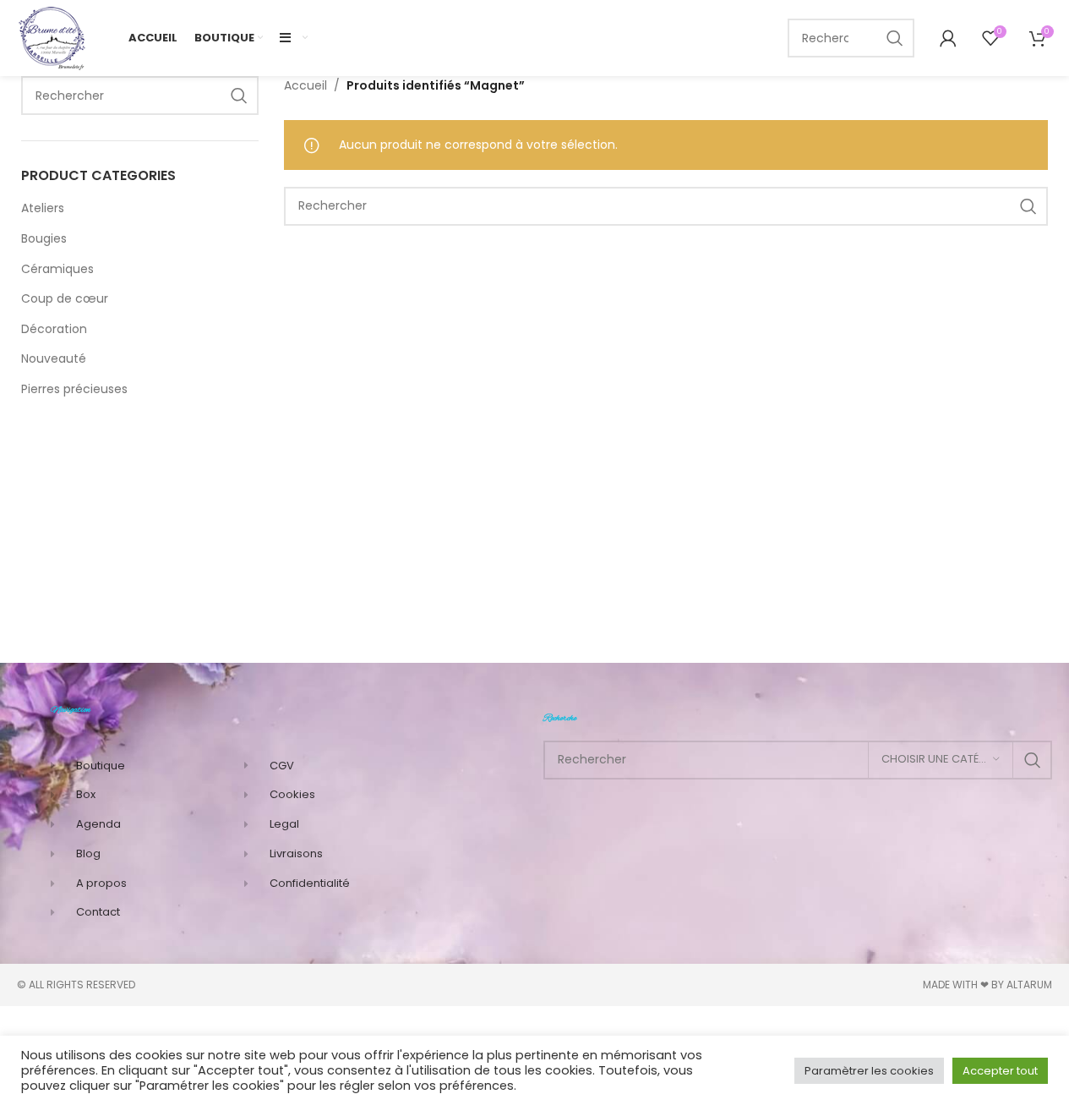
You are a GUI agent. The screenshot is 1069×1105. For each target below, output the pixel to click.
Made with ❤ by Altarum (987, 984)
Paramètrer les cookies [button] (869, 1071)
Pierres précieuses (74, 388)
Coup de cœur (64, 298)
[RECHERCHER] (894, 38)
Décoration (54, 328)
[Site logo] (52, 37)
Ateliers (42, 208)
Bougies (44, 238)
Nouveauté (53, 358)
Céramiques (57, 268)
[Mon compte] (944, 38)
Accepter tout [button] (1000, 1071)
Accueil (305, 85)
